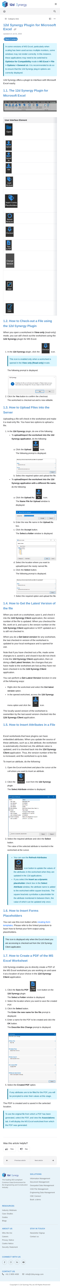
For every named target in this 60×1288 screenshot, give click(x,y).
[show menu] (55, 4)
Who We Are (7, 1233)
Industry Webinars (9, 1210)
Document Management (39, 1182)
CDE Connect (35, 1196)
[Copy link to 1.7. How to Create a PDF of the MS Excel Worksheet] (32, 961)
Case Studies (7, 1214)
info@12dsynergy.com (34, 1274)
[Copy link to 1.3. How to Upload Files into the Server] (17, 412)
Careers (5, 1236)
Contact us (34, 1236)
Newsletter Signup (37, 1233)
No (26, 1149)
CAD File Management (39, 1189)
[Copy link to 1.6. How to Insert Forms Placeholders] (26, 916)
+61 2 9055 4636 (12, 1274)
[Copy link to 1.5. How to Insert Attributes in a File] (7, 730)
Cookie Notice (7, 1243)
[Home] (14, 4)
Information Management (40, 1178)
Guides (5, 1217)
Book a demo (35, 1199)
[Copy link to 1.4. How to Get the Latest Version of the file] (17, 608)
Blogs (4, 1221)
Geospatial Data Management (42, 1185)
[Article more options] (54, 19)
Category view (13, 19)
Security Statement (10, 1247)
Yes (12, 1149)
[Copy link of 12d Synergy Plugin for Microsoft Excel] (15, 29)
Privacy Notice (8, 1240)
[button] (16, 1160)
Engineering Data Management (42, 1192)
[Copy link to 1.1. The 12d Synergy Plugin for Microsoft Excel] (30, 96)
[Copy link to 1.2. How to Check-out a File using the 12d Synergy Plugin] (41, 326)
